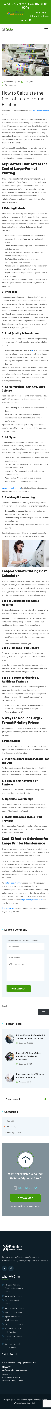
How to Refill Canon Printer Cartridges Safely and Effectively (29, 1056)
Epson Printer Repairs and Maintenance (14, 1318)
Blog (8, 1121)
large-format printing (41, 110)
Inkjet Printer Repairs (13, 1312)
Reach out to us (8, 908)
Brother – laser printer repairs (13, 1338)
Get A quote (25, 1198)
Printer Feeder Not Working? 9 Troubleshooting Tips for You (30, 1037)
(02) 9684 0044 (28, 1188)
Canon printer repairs (13, 1296)
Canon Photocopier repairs (12, 1302)
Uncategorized (13, 1132)
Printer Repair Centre (12, 883)
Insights (10, 1126)
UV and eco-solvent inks (11, 488)
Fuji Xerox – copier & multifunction (13, 1330)
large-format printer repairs (32, 899)
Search (4, 1006)
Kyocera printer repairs (14, 1324)
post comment (19, 988)
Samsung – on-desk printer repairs (12, 1345)
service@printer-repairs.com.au (25, 1206)
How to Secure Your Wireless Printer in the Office (30, 1075)
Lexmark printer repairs (14, 1308)
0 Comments (10, 85)
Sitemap (43, 1400)
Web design (19, 1403)
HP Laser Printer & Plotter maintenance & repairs (14, 1288)
